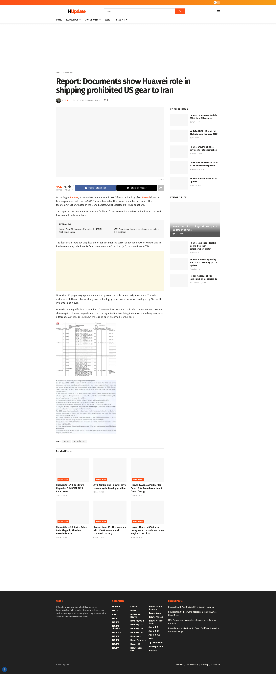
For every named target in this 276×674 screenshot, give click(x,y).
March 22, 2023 (197, 154)
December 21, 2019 (198, 283)
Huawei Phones (155, 617)
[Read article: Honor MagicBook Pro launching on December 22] (179, 280)
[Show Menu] (218, 11)
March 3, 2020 (78, 100)
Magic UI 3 (153, 627)
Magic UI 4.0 (154, 635)
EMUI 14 (115, 648)
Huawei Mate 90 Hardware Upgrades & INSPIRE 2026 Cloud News (70, 488)
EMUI (114, 618)
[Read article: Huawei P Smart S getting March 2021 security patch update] (179, 264)
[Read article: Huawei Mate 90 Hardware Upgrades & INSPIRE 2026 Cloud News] (72, 470)
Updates (152, 650)
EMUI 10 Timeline (116, 627)
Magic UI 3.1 (153, 631)
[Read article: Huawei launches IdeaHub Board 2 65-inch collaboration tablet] (179, 247)
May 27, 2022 (179, 234)
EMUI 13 (115, 644)
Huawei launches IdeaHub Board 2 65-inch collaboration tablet (203, 246)
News (107, 20)
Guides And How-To (135, 615)
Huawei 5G (135, 644)
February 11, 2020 (197, 169)
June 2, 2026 (136, 495)
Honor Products (138, 640)
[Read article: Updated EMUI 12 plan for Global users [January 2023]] (179, 136)
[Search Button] (180, 11)
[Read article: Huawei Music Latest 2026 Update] (179, 183)
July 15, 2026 (195, 122)
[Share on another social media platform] (161, 188)
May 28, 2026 (137, 537)
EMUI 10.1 (116, 632)
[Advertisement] (138, 48)
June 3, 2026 (99, 492)
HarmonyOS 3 (136, 625)
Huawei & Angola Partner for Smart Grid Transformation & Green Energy (146, 488)
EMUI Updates (92, 20)
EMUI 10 (115, 622)
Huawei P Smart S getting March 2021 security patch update (203, 262)
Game (133, 610)
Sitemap (204, 665)
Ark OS (115, 610)
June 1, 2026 (99, 537)
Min (66, 100)
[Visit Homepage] (76, 11)
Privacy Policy (192, 665)
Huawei (146, 197)
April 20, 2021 (196, 269)
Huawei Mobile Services (155, 608)
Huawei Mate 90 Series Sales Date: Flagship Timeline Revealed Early (71, 530)
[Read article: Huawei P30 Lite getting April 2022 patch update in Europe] (195, 219)
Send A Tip (121, 20)
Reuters (74, 197)
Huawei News (68, 72)
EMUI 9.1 (134, 607)
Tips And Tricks (155, 642)
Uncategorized (155, 646)
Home (59, 20)
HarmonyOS (72, 20)
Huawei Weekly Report (155, 622)
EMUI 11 (115, 636)
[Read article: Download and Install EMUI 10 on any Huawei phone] (179, 167)
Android (116, 607)
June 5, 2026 (62, 495)
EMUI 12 (115, 640)
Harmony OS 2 (137, 621)
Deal (114, 614)
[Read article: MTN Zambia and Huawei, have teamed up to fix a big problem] (109, 470)
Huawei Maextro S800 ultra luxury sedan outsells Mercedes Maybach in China (147, 530)
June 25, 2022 (196, 253)
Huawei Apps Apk (136, 649)
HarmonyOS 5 (136, 632)
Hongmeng (135, 636)
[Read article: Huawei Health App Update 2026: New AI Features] (179, 120)
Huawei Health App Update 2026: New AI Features (191, 607)
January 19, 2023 (197, 138)
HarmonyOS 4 (136, 628)
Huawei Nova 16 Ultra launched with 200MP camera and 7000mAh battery (109, 530)
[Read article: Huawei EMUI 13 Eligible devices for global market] (179, 151)
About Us (179, 665)
